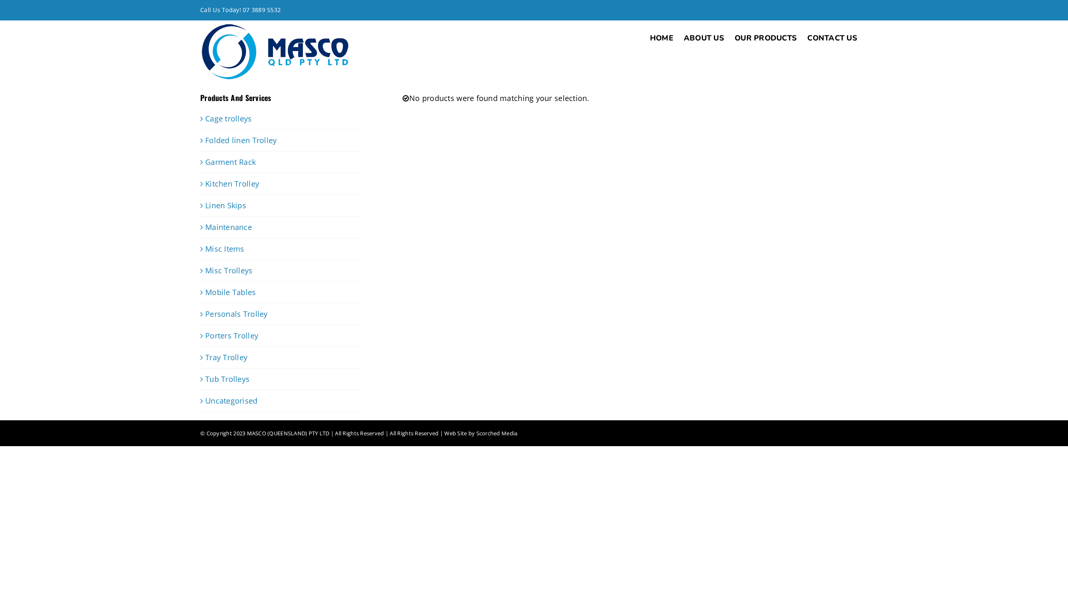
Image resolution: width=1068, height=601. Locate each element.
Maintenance (228, 227)
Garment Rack (230, 162)
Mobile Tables (230, 292)
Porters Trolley (231, 336)
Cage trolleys (228, 119)
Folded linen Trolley (241, 140)
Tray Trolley (226, 357)
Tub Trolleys (227, 379)
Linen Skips (225, 205)
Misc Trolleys (229, 270)
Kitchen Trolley (232, 184)
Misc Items (224, 249)
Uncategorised (231, 401)
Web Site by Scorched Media (480, 433)
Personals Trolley (236, 314)
